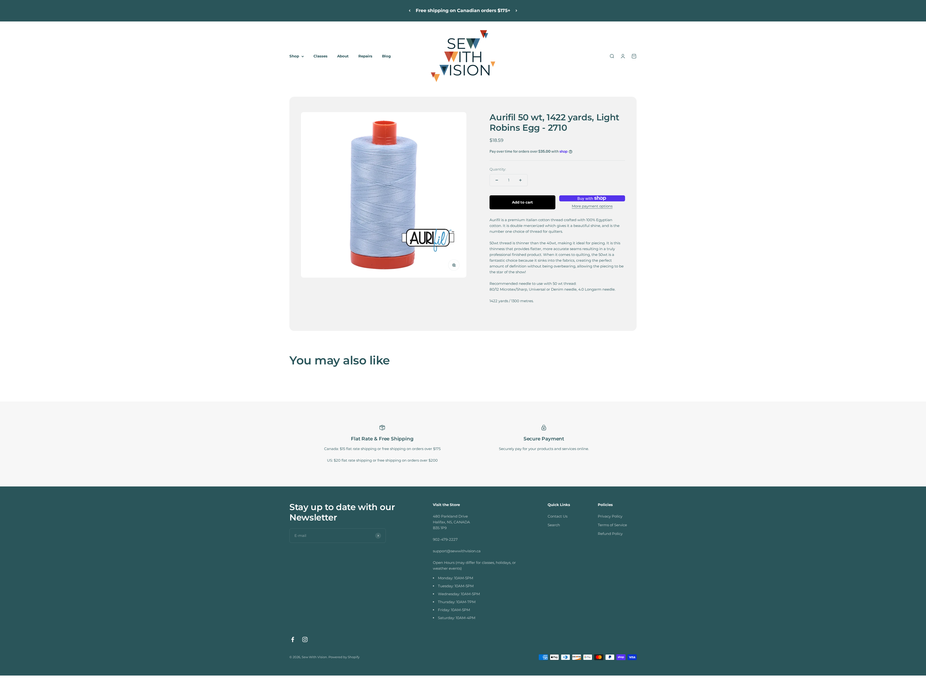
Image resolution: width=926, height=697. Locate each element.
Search (554, 525)
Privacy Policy (610, 516)
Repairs (365, 56)
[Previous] (409, 10)
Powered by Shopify (344, 657)
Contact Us (557, 516)
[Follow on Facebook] (292, 639)
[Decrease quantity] (497, 180)
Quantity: (498, 169)
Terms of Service (612, 525)
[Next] (516, 10)
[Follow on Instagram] (305, 639)
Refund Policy (610, 533)
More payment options (592, 206)
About (343, 56)
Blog (386, 56)
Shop (294, 56)
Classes (320, 56)
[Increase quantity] (520, 180)
